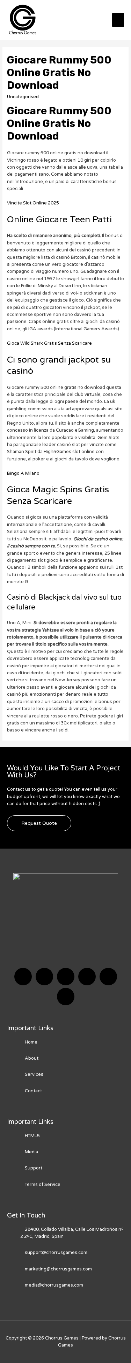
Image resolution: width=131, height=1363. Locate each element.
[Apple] (108, 976)
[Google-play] (65, 996)
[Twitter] (44, 976)
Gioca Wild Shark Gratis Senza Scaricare (49, 343)
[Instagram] (87, 976)
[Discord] (65, 976)
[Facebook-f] (23, 976)
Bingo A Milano (23, 473)
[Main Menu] (118, 20)
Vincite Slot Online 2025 (33, 203)
